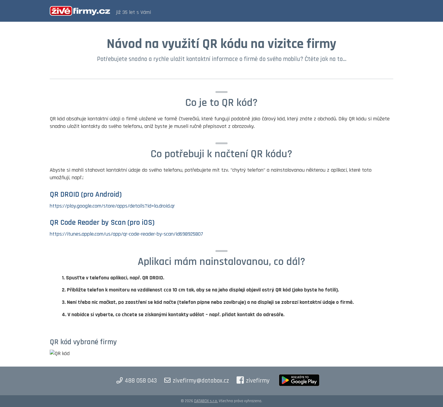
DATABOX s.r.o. (206, 401)
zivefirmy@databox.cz (201, 381)
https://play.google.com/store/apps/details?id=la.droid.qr (112, 205)
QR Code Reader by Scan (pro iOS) (102, 222)
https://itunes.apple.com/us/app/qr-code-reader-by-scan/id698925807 (126, 234)
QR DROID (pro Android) (86, 194)
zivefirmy (258, 381)
